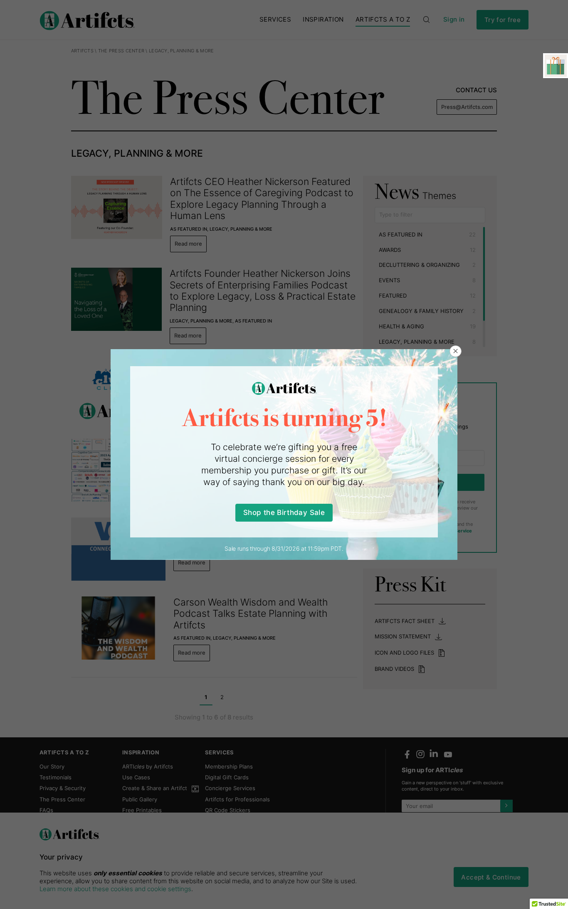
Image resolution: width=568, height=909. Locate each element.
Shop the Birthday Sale (284, 512)
